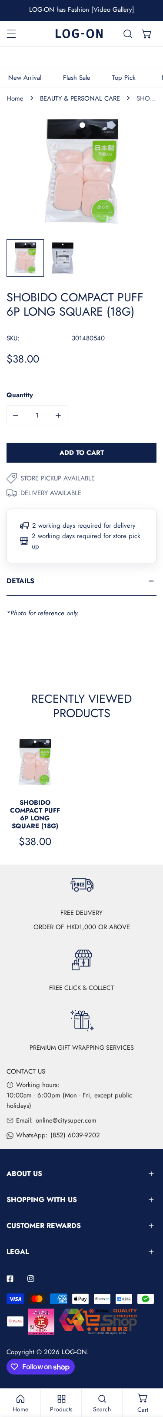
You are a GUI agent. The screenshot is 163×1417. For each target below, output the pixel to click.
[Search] (127, 33)
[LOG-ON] (79, 33)
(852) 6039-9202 (75, 1135)
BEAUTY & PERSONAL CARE (80, 98)
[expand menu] (11, 33)
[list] (81, 171)
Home (15, 98)
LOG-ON (74, 1352)
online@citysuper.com (66, 1120)
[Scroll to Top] (147, 1371)
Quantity (20, 395)
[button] (146, 33)
